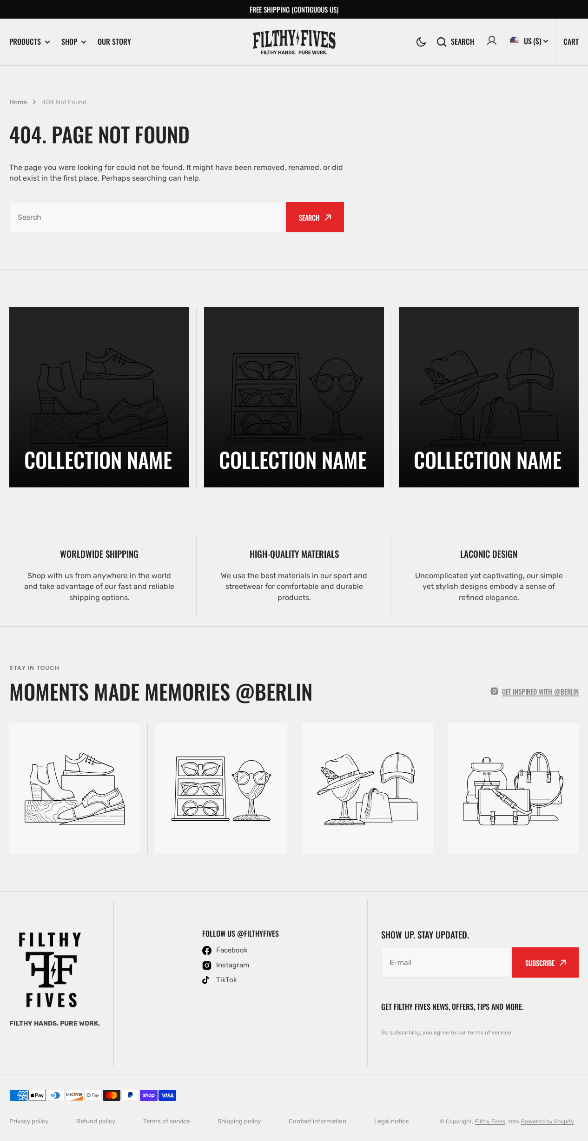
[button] (421, 42)
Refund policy (95, 1121)
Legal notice (391, 1121)
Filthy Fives (490, 1121)
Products (25, 41)
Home (18, 102)
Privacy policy (28, 1121)
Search (462, 41)
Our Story (114, 41)
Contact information (317, 1121)
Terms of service (166, 1121)
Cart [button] (571, 41)
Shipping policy (239, 1121)
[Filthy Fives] (294, 42)
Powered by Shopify (547, 1121)
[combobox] (146, 217)
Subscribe (540, 963)
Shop (69, 41)
